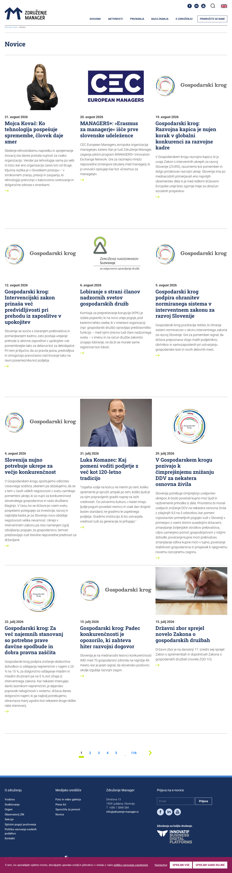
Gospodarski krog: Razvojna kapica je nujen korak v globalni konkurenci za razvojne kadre (186, 135)
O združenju (184, 18)
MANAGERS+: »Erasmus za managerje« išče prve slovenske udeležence (109, 129)
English (224, 6)
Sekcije (9, 819)
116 (133, 753)
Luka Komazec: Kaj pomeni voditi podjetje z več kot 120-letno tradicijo (109, 468)
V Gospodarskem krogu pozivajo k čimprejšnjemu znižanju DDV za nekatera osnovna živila (185, 471)
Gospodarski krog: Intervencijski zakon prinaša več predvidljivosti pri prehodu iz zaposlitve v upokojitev (33, 306)
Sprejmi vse (181, 865)
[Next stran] (150, 757)
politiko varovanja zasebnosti (131, 864)
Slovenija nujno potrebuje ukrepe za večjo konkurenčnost (30, 465)
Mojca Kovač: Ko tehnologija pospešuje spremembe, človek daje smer (34, 132)
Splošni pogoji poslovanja (20, 824)
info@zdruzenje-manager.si (122, 811)
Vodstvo (10, 799)
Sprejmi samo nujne (210, 865)
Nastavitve (161, 864)
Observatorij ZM (14, 814)
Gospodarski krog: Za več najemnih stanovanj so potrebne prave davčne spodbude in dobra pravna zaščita (34, 640)
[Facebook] (189, 6)
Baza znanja (159, 18)
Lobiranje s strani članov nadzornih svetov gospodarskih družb (110, 297)
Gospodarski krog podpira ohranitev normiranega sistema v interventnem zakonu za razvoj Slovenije (185, 303)
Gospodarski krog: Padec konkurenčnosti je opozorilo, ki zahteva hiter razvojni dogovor (110, 637)
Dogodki (95, 18)
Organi (9, 809)
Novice (59, 814)
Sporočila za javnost (67, 809)
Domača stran (11, 27)
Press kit (60, 804)
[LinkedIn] (196, 6)
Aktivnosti (115, 18)
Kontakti (10, 838)
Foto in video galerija (68, 799)
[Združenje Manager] (26, 13)
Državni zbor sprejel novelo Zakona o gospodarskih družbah (183, 634)
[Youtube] (203, 6)
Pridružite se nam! (212, 18)
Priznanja (137, 18)
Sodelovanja (12, 804)
